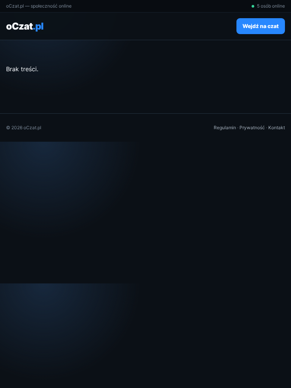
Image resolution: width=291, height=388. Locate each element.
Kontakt (276, 127)
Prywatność (252, 127)
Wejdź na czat (260, 26)
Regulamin (225, 127)
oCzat (24, 26)
